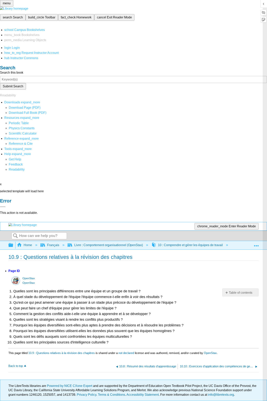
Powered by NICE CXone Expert (70, 385)
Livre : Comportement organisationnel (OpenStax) (108, 245)
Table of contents (240, 292)
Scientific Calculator (23, 133)
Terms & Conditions (111, 394)
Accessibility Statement (142, 394)
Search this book (11, 72)
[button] (16, 164)
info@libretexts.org (220, 394)
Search (15, 236)
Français (53, 245)
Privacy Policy (86, 394)
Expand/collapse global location (256, 244)
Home (28, 245)
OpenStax (28, 278)
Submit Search (13, 86)
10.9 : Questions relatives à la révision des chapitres (61, 353)
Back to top (15, 366)
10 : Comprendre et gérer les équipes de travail (190, 245)
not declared (126, 353)
